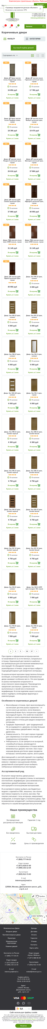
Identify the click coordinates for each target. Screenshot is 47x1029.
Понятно (23, 1026)
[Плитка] (32, 55)
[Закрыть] (40, 8)
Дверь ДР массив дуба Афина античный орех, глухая (12, 278)
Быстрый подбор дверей (23, 48)
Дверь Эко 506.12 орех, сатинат (34, 277)
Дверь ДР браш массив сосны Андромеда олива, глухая (12, 79)
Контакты (34, 945)
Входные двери (11, 931)
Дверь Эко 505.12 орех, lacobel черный (12, 510)
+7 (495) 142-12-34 (38, 14)
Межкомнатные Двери (11, 928)
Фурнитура (11, 938)
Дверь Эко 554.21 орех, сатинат (12, 626)
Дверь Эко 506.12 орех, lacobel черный (12, 471)
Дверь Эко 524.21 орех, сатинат (12, 588)
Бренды (34, 928)
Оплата (34, 935)
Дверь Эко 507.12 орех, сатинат (34, 316)
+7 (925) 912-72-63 (23, 874)
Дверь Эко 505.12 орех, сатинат (12, 316)
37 (32, 651)
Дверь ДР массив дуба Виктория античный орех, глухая (34, 160)
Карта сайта (34, 948)
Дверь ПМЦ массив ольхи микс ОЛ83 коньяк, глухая (34, 241)
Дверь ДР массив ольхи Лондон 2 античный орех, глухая (12, 160)
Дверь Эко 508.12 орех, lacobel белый (34, 432)
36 (27, 651)
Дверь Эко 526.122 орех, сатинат (12, 394)
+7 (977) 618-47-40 (38, 16)
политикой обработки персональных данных (23, 1019)
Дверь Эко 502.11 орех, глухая (34, 626)
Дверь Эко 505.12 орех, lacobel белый (34, 510)
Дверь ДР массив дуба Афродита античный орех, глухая (34, 201)
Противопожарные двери (12, 935)
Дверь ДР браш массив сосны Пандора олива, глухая (12, 120)
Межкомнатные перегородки (11, 942)
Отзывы (34, 941)
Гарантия (34, 938)
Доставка (34, 931)
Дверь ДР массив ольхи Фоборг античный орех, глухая (34, 120)
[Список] (37, 55)
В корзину (12, 94)
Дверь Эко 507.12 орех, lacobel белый (34, 549)
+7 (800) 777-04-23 (23, 859)
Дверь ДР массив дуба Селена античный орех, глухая (12, 201)
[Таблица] (42, 55)
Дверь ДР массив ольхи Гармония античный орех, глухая (34, 79)
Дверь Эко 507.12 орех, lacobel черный (12, 549)
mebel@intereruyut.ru (33, 972)
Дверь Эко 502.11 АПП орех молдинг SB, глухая (34, 588)
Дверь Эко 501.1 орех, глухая (34, 394)
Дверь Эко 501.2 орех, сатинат (34, 355)
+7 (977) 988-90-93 (34, 958)
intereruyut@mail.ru (38, 18)
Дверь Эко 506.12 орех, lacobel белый (34, 471)
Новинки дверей (11, 946)
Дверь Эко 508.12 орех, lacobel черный (12, 432)
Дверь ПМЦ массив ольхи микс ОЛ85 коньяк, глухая (12, 241)
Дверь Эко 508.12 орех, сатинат (12, 355)
